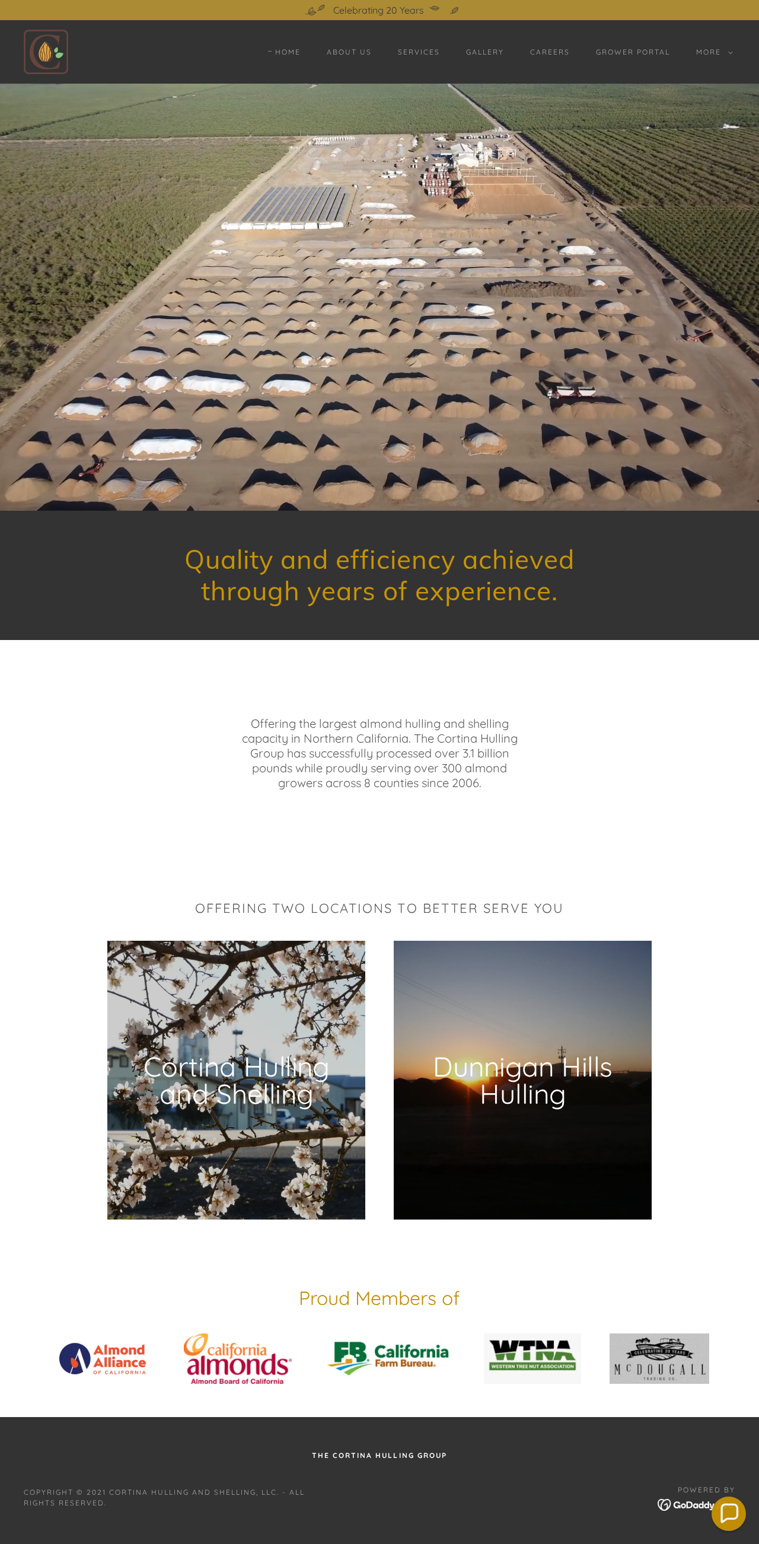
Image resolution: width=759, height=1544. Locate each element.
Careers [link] (550, 51)
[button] (712, 52)
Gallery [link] (485, 51)
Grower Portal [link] (633, 51)
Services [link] (419, 51)
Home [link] (288, 51)
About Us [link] (349, 51)
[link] (46, 51)
